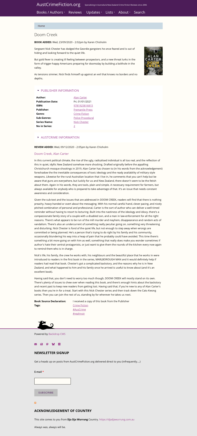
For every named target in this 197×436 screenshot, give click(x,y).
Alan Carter (80, 97)
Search (139, 12)
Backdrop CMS (57, 334)
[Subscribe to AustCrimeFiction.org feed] (35, 403)
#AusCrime (79, 309)
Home (41, 26)
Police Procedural (84, 118)
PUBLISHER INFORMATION (60, 90)
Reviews (75, 12)
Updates (93, 12)
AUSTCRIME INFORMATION (60, 137)
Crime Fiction (81, 113)
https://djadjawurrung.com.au (116, 419)
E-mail (39, 372)
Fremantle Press (83, 109)
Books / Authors (50, 12)
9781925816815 (83, 105)
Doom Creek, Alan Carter (51, 154)
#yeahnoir (79, 313)
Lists (109, 12)
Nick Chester (81, 122)
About (123, 12)
